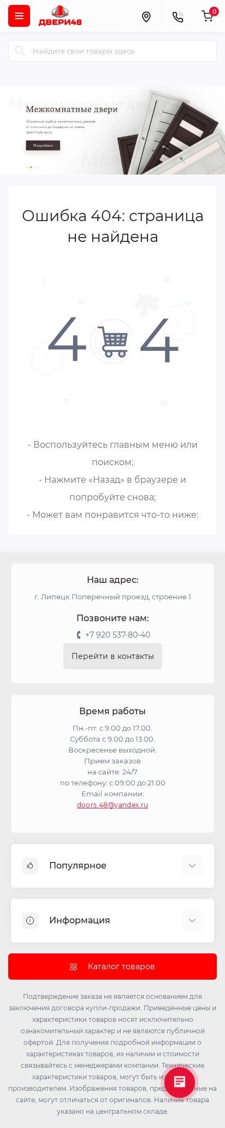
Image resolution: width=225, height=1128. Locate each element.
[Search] (20, 51)
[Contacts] (177, 16)
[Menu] (19, 16)
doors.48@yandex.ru (112, 805)
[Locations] (146, 16)
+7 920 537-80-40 (117, 635)
